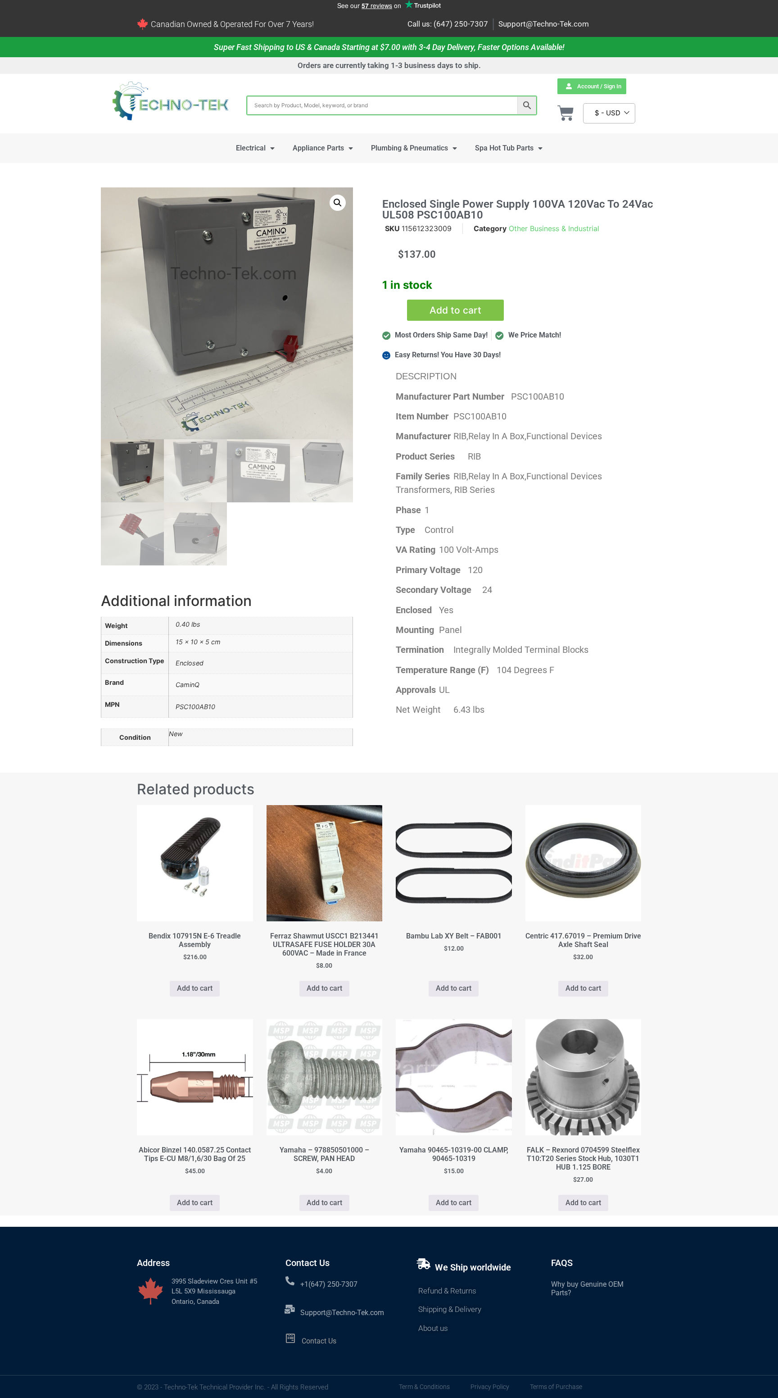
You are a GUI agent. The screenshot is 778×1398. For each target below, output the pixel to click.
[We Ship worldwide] (423, 1263)
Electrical (251, 148)
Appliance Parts (318, 148)
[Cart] (565, 113)
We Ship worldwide (473, 1267)
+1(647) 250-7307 (328, 1284)
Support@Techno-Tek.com (543, 23)
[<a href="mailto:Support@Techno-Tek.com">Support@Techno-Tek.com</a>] (289, 1309)
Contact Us (319, 1341)
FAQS (562, 1262)
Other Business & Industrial (554, 228)
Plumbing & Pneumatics (409, 148)
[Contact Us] (290, 1338)
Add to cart (455, 310)
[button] (338, 203)
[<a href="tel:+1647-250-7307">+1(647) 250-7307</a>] (289, 1280)
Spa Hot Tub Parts (504, 148)
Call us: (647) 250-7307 (447, 23)
